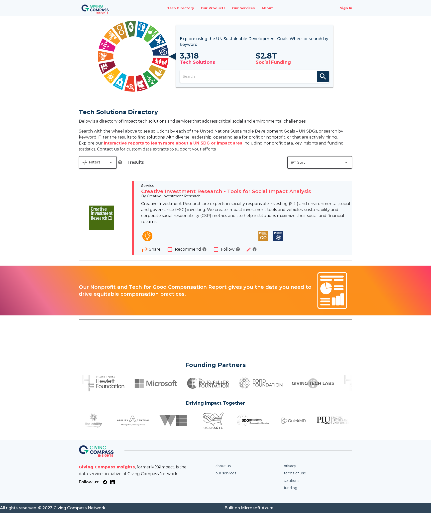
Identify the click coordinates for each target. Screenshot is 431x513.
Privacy (290, 466)
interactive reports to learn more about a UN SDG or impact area (174, 143)
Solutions (291, 480)
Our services (226, 473)
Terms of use (295, 473)
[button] (98, 162)
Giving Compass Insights (107, 467)
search (323, 76)
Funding (290, 488)
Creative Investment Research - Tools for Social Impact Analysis (226, 191)
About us (223, 466)
